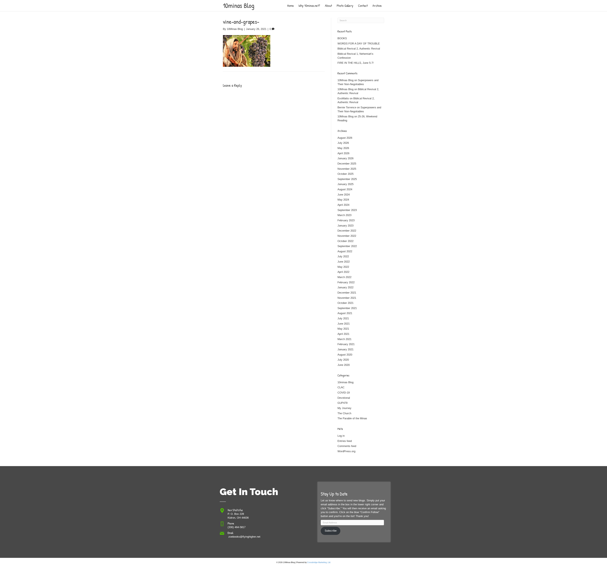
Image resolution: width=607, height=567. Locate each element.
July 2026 (343, 142)
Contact (363, 5)
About (328, 5)
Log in (341, 435)
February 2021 (346, 344)
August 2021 (344, 313)
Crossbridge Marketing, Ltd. (319, 562)
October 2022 (345, 241)
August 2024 (344, 189)
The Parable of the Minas (352, 418)
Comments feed (346, 446)
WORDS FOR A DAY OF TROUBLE (358, 43)
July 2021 (343, 318)
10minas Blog (345, 382)
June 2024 (343, 194)
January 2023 (345, 225)
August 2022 (344, 251)
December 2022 (346, 230)
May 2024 (343, 199)
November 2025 (346, 168)
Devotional (343, 397)
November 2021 (346, 297)
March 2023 (344, 215)
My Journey (344, 408)
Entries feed (344, 441)
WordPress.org (346, 451)
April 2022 (343, 271)
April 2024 (343, 204)
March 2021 (344, 339)
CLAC (340, 387)
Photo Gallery (345, 5)
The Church (344, 413)
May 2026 (343, 148)
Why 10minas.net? (309, 5)
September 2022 (347, 246)
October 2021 (345, 302)
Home (290, 5)
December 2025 (346, 163)
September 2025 (347, 179)
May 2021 (343, 328)
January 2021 (345, 349)
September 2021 (347, 308)
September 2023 (347, 210)
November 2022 (346, 235)
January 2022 (345, 287)
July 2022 (343, 256)
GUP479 (342, 402)
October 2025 (345, 173)
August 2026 (344, 137)
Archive (377, 5)
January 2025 (345, 184)
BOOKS (342, 38)
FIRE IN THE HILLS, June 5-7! (355, 62)
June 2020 (343, 364)
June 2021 (343, 323)
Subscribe (331, 530)
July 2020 (343, 359)
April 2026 (343, 153)
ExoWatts (343, 98)
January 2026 (345, 158)
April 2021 (343, 333)
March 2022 (344, 277)
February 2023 (346, 220)
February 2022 (346, 282)
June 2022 (343, 261)
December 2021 (346, 292)
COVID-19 (343, 392)
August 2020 (344, 354)
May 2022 (343, 266)
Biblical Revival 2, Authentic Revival (358, 48)
